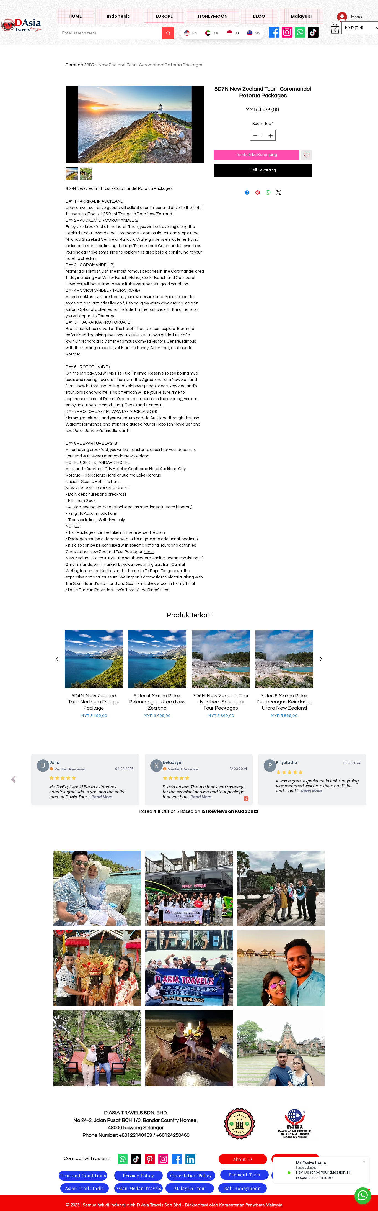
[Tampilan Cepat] (94, 659)
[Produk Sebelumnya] (56, 659)
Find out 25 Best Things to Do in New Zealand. (130, 214)
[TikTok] (136, 1159)
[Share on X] (278, 192)
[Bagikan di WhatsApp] (268, 192)
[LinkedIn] (190, 1159)
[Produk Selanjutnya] (321, 659)
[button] (97, 888)
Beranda (74, 65)
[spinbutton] (262, 135)
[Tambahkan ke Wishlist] (306, 155)
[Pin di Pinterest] (257, 192)
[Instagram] (287, 32)
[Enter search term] (168, 33)
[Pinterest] (150, 1159)
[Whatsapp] (123, 1159)
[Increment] (271, 135)
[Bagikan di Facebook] (247, 192)
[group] (189, 677)
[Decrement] (254, 135)
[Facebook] (274, 32)
